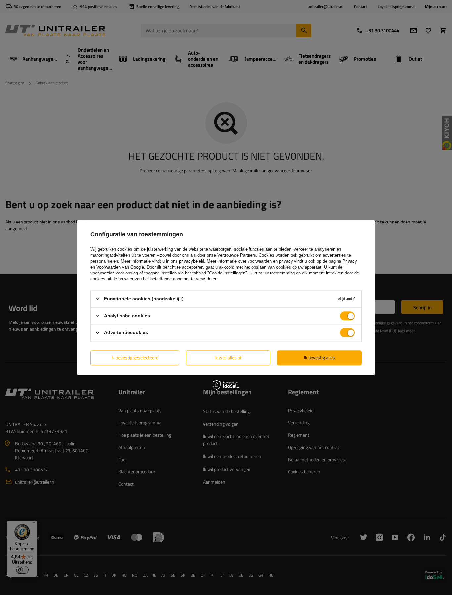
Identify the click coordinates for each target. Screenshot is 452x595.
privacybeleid (191, 261)
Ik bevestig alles (319, 357)
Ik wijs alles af (228, 357)
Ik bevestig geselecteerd (135, 357)
